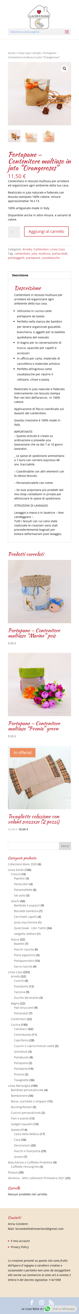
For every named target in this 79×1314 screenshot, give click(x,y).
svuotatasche (51, 258)
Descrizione (20, 275)
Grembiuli (21, 1052)
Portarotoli (21, 1013)
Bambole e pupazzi (27, 905)
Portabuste (21, 1057)
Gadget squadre (22, 1124)
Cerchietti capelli (25, 917)
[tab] (39, 275)
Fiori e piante (20, 1118)
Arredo (37, 53)
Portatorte (21, 1069)
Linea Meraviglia (19, 1086)
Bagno (15, 1003)
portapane (33, 258)
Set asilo (19, 895)
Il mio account (20, 1241)
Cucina (15, 1025)
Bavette (19, 944)
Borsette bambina (26, 911)
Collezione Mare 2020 (22, 864)
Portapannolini (24, 961)
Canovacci (21, 1029)
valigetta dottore (25, 934)
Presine (19, 1074)
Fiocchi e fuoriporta (27, 1151)
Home (11, 53)
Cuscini (19, 981)
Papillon (19, 878)
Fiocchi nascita (24, 949)
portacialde (59, 253)
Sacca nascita (23, 966)
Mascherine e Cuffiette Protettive (30, 1162)
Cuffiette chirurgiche (25, 1167)
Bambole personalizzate (27, 1090)
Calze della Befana (26, 1134)
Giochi (15, 901)
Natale (15, 1130)
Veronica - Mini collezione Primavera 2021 (36, 1178)
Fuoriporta (21, 986)
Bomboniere (19, 1096)
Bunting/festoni (21, 1107)
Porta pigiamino (24, 955)
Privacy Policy (20, 1247)
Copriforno (21, 1040)
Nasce (15, 939)
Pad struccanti (23, 1007)
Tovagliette (21, 1080)
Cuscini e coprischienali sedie (34, 1046)
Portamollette (23, 890)
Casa (17, 1140)
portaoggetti (16, 258)
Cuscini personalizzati (26, 1113)
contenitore (22, 253)
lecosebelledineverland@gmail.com (39, 1229)
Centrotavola (22, 1034)
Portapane (21, 1063)
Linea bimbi (16, 870)
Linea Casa (24, 53)
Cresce (15, 874)
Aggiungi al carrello (46, 231)
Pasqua (13, 1172)
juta (34, 253)
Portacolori (21, 884)
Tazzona (19, 992)
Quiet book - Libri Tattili (30, 928)
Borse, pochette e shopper (29, 1101)
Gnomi (18, 1157)
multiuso (44, 253)
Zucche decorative (26, 998)
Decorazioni (22, 1145)
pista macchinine (25, 922)
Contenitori (41, 249)
